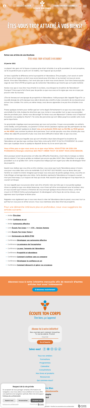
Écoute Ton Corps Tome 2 (22, 232)
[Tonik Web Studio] (82, 406)
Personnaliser (23, 400)
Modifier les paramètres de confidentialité (62, 406)
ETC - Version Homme (40, 228)
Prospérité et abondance (27, 253)
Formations (45, 359)
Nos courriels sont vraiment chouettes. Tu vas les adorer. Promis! (45, 333)
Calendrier (45, 366)
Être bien (17, 215)
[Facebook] (44, 349)
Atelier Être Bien (24, 6)
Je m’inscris (45, 342)
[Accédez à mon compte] (5, 6)
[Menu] (85, 6)
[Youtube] (48, 349)
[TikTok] (59, 349)
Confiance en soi (19, 220)
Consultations (45, 370)
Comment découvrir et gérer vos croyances (34, 265)
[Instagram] (52, 349)
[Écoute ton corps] (42, 6)
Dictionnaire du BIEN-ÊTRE (23, 236)
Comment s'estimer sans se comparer (32, 257)
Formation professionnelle (65, 6)
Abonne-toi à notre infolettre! (45, 329)
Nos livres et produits (45, 373)
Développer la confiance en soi (29, 261)
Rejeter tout (9, 400)
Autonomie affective (21, 224)
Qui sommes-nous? (45, 380)
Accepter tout (37, 400)
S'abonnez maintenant (45, 289)
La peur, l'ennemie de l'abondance (31, 248)
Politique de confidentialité (11, 396)
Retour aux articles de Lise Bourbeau (19, 55)
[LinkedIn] (55, 349)
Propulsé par (33, 404)
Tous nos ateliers (45, 356)
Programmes (45, 363)
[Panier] (80, 5)
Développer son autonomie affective (32, 240)
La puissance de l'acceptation (29, 244)
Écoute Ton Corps (19, 228)
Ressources (45, 377)
